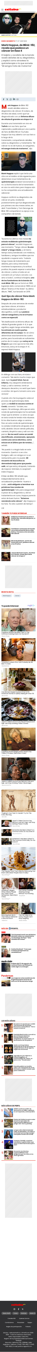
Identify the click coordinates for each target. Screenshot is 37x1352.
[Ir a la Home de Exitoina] (13, 9)
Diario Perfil (6, 1313)
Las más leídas (8, 1021)
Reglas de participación (14, 1326)
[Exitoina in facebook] (18, 1309)
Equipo (30, 1322)
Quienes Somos (24, 1318)
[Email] (17, 99)
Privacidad (20, 1322)
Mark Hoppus (7, 595)
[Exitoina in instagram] (14, 1309)
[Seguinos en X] (22, 1309)
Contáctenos (9, 1322)
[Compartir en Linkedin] (14, 99)
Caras (16, 1313)
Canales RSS (12, 1318)
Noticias (23, 1313)
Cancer (17, 595)
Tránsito (28, 1326)
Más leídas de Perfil (10, 1106)
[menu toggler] (2, 9)
